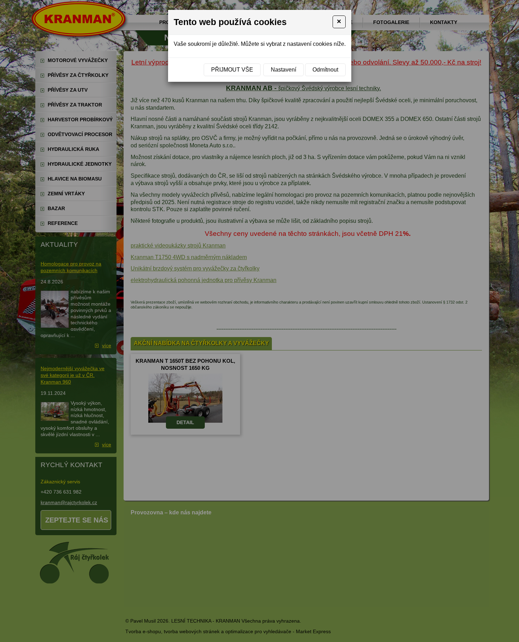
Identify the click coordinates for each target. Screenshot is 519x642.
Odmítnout (325, 70)
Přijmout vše (232, 70)
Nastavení (283, 70)
